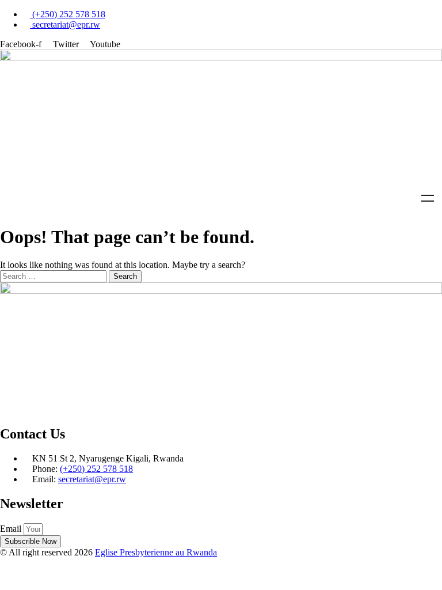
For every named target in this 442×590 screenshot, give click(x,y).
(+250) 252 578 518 (96, 469)
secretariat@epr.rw (92, 479)
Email (12, 529)
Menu (427, 198)
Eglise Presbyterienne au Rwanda (156, 552)
